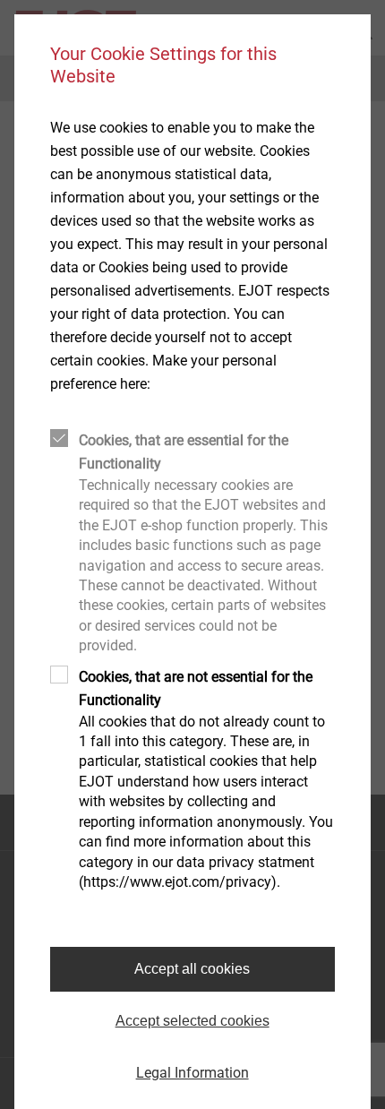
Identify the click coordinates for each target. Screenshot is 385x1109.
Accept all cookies (192, 968)
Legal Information (192, 1072)
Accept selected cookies (193, 1020)
